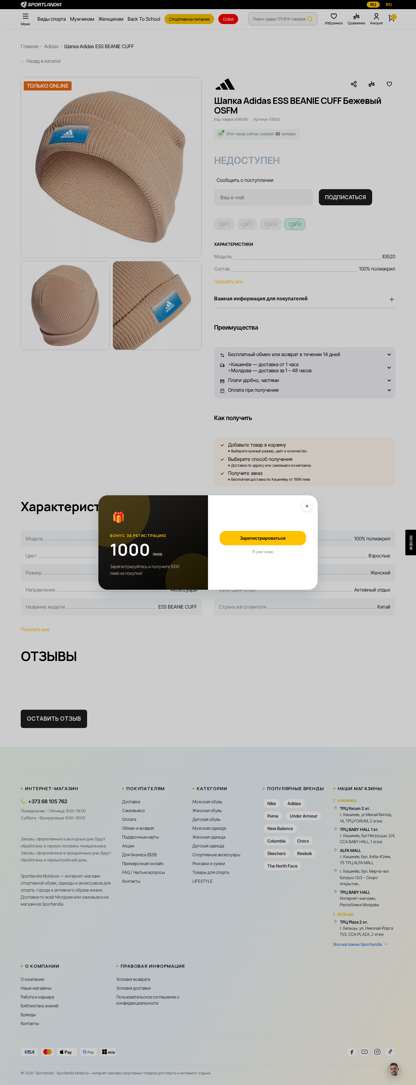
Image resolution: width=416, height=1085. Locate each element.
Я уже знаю (262, 552)
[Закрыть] (307, 506)
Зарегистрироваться (263, 538)
